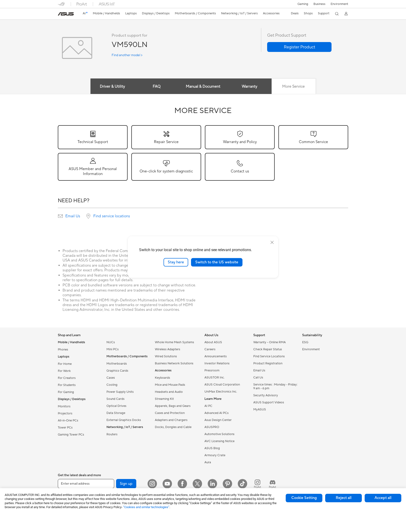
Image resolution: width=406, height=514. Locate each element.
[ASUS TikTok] (242, 483)
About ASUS (213, 342)
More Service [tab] (293, 86)
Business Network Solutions (174, 363)
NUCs (110, 342)
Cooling (111, 385)
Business (319, 4)
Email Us (72, 216)
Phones (63, 349)
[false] (299, 47)
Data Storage (115, 413)
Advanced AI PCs (216, 413)
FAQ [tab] (156, 86)
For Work (64, 371)
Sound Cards (115, 399)
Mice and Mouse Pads (170, 385)
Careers (209, 349)
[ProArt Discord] (272, 483)
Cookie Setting (304, 497)
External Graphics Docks (123, 420)
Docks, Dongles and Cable (173, 427)
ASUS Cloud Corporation (222, 384)
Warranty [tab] (249, 86)
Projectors (65, 413)
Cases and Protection (170, 413)
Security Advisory (265, 395)
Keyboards (162, 378)
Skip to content (61, 14)
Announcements (215, 356)
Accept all (383, 497)
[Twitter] (197, 483)
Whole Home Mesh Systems (174, 342)
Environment (339, 4)
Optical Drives (116, 406)
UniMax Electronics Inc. (220, 391)
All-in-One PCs (68, 420)
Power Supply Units (120, 392)
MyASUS (259, 409)
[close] (272, 242)
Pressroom (211, 370)
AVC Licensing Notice (219, 441)
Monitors (64, 406)
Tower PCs (65, 427)
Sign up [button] (126, 483)
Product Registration (267, 363)
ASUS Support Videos (268, 402)
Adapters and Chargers (171, 420)
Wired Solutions (166, 356)
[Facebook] (182, 483)
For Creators (67, 378)
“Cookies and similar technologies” (146, 507)
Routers (111, 434)
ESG (305, 342)
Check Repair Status (267, 349)
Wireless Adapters (167, 349)
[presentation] (60, 216)
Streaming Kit (164, 399)
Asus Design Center (218, 420)
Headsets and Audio (169, 392)
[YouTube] (167, 483)
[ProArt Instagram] (257, 483)
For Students (67, 385)
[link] (66, 14)
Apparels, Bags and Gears (173, 406)
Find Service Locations (269, 356)
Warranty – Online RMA (269, 342)
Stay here (176, 262)
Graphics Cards (117, 371)
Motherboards (116, 364)
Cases (110, 378)
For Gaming (66, 392)
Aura (207, 462)
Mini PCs (112, 349)
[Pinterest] (227, 483)
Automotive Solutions (219, 434)
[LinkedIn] (212, 483)
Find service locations (111, 216)
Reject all (343, 497)
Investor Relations (217, 363)
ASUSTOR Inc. (214, 377)
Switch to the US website (216, 262)
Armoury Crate (214, 455)
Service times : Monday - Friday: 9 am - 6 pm (275, 386)
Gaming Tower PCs (71, 434)
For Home (65, 364)
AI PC (208, 406)
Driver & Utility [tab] (112, 86)
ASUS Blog (212, 448)
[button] (302, 4)
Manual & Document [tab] (203, 86)
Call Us (258, 377)
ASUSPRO (211, 427)
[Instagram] (152, 483)
